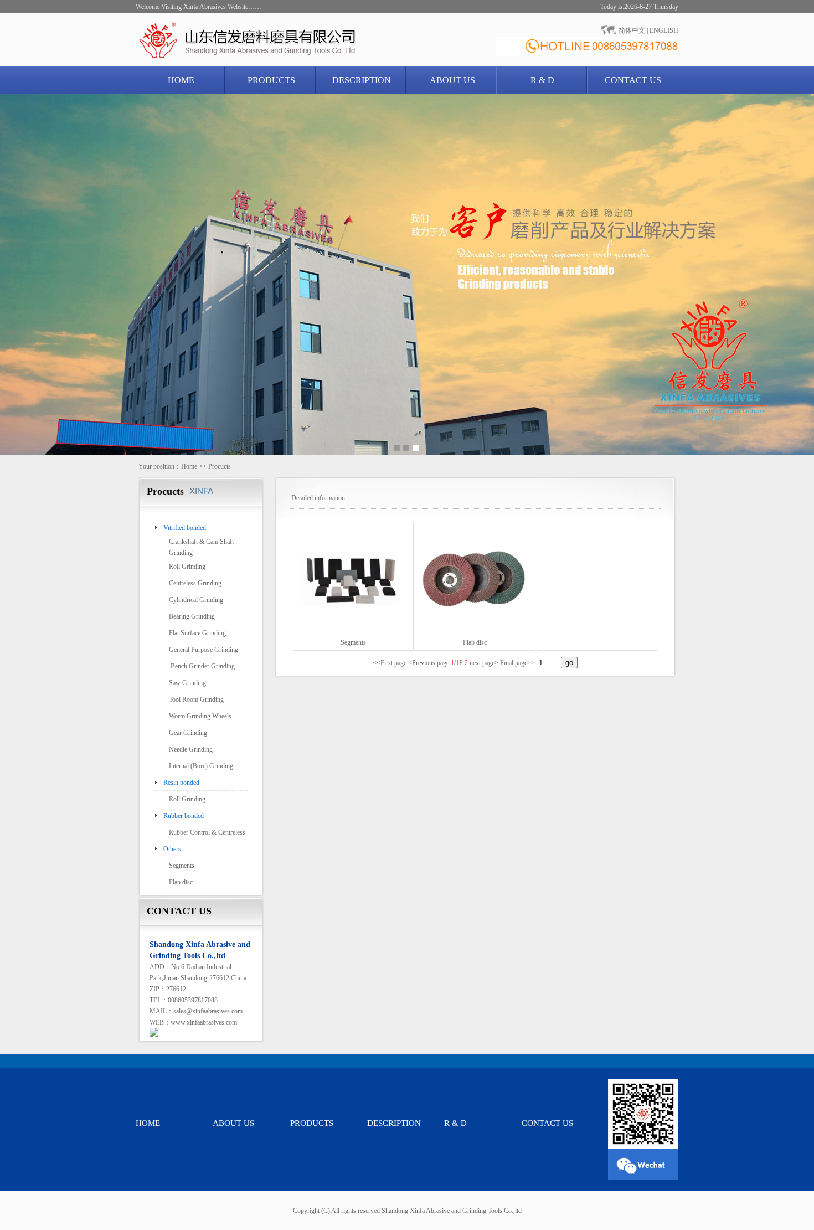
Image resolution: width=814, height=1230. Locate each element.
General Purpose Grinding (203, 649)
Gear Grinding (188, 733)
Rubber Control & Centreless (207, 832)
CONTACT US (633, 80)
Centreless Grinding (195, 583)
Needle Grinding (191, 749)
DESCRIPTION (361, 80)
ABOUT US (452, 80)
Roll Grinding (187, 566)
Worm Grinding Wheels (200, 716)
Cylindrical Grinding (196, 600)
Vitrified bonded (184, 528)
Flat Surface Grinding (197, 633)
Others (172, 849)
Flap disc (181, 882)
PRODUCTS (271, 80)
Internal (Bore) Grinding (201, 766)
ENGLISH (664, 30)
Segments (181, 865)
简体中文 (632, 30)
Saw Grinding (187, 683)
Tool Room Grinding (196, 699)
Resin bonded (181, 782)
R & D (542, 80)
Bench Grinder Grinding (202, 666)
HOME (181, 80)
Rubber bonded (183, 816)
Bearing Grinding (192, 616)
